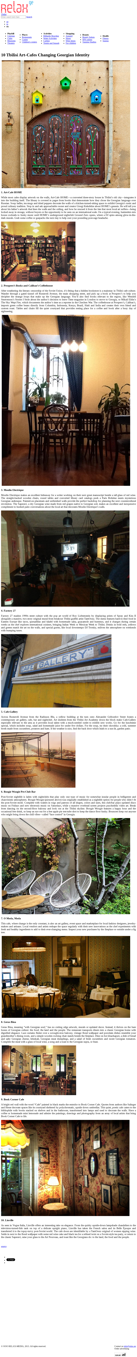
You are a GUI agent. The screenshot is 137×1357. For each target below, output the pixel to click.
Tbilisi (3, 14)
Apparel (69, 36)
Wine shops (70, 41)
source (4, 1246)
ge (7, 22)
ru (7, 24)
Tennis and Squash (51, 43)
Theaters (11, 43)
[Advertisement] (17, 1304)
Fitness (106, 38)
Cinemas (11, 36)
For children (71, 43)
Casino (25, 39)
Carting (46, 41)
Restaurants (27, 37)
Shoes (68, 38)
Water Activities (50, 38)
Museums (11, 41)
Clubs (9, 38)
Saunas (106, 41)
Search (29, 17)
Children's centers (29, 42)
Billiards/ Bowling (51, 36)
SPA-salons (87, 39)
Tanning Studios (89, 42)
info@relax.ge (130, 1346)
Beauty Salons (88, 37)
